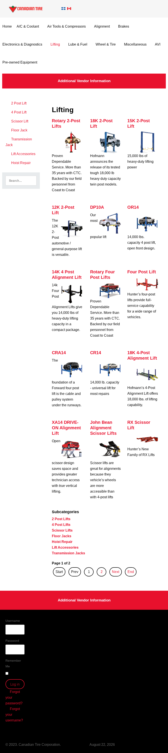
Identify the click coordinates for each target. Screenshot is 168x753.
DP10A (97, 207)
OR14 (133, 207)
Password (12, 640)
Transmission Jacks (68, 553)
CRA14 (59, 352)
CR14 (95, 352)
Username (12, 620)
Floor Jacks (61, 536)
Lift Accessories (65, 547)
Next (115, 572)
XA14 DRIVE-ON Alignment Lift (66, 428)
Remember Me (13, 663)
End (131, 572)
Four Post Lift (141, 271)
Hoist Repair (62, 542)
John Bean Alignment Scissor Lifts (103, 428)
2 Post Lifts (61, 519)
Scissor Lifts (62, 530)
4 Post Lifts (61, 525)
